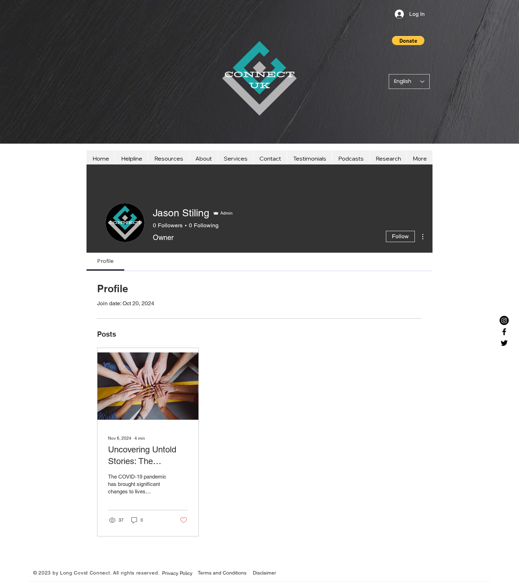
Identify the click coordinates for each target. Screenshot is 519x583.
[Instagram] (504, 320)
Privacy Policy (177, 573)
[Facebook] (504, 331)
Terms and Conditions (222, 573)
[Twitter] (504, 343)
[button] (408, 40)
